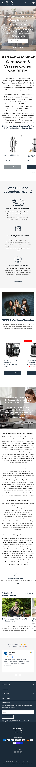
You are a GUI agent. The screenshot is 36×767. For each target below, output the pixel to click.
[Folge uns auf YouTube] (21, 752)
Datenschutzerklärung (7, 721)
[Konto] (30, 3)
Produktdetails (13, 172)
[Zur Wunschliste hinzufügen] (22, 135)
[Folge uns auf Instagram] (18, 752)
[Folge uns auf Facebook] (15, 752)
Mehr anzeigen (29, 593)
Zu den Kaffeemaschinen (18, 41)
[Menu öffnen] (2, 3)
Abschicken (7, 717)
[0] (33, 3)
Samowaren (30, 538)
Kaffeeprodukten (19, 475)
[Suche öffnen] (26, 3)
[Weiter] (20, 675)
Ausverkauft (12, 167)
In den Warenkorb (13, 373)
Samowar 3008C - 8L (11, 155)
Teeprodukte (7, 514)
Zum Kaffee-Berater (18, 333)
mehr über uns (18, 281)
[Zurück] (16, 675)
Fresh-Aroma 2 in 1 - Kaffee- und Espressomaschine (11, 362)
